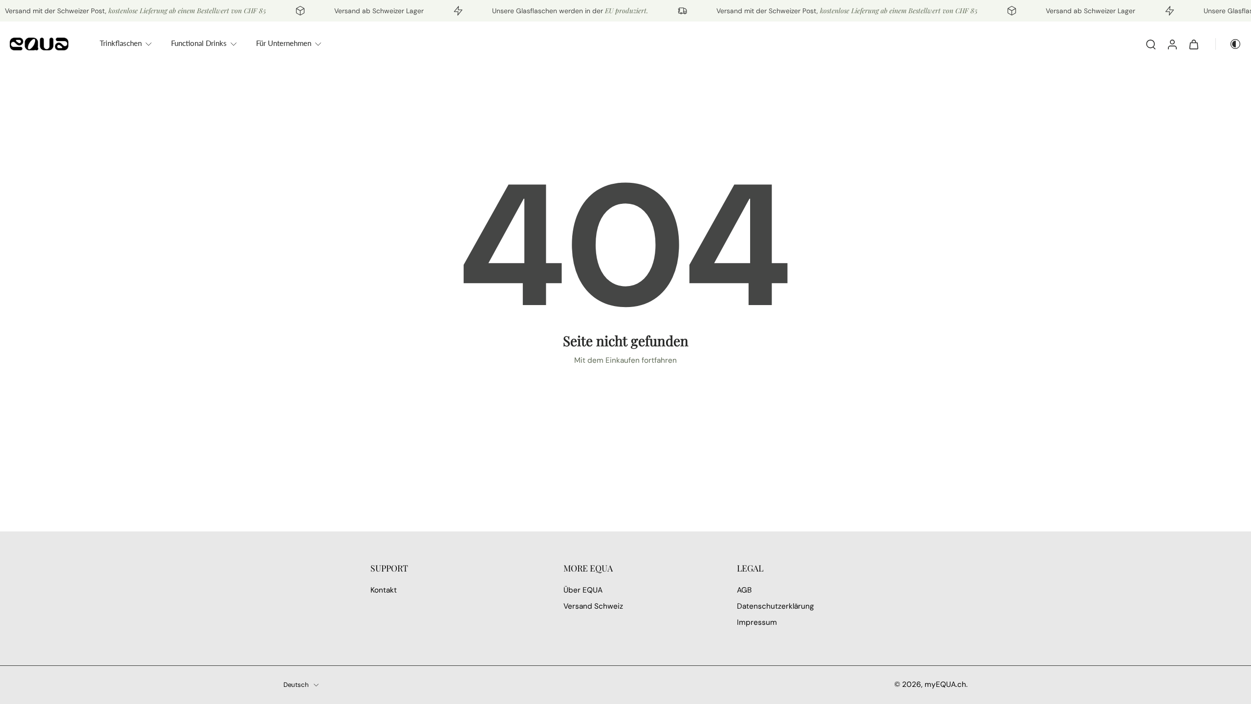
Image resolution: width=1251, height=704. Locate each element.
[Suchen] (1151, 44)
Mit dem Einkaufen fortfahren (625, 360)
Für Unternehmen (283, 43)
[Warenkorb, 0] (1194, 44)
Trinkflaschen (121, 43)
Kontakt (383, 590)
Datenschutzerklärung (775, 607)
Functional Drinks (199, 43)
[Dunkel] (1228, 44)
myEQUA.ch (945, 684)
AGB (744, 590)
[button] (452, 568)
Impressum (757, 623)
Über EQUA (583, 590)
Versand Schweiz (593, 607)
